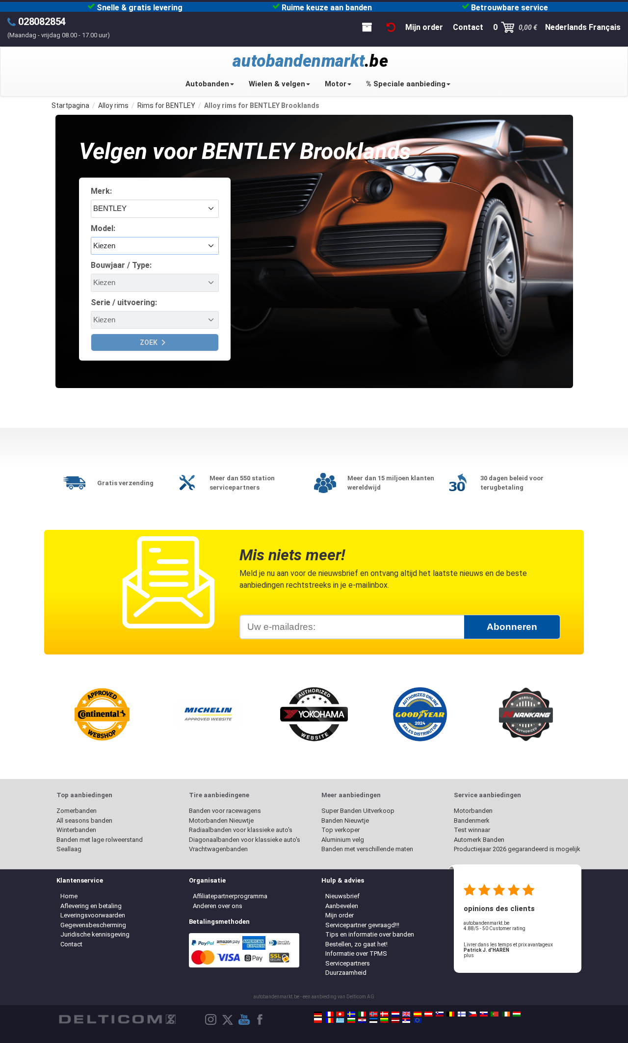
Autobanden (207, 83)
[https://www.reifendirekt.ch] (340, 1014)
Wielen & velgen (277, 83)
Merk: (101, 191)
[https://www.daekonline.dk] (384, 1014)
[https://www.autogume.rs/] (406, 1020)
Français (605, 27)
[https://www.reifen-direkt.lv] (395, 1020)
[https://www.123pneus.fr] (329, 1014)
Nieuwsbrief (342, 896)
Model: (103, 228)
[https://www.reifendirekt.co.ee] (373, 1020)
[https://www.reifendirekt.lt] (384, 1020)
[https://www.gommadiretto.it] (362, 1014)
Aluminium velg (342, 839)
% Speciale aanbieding (405, 83)
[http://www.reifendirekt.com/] (417, 1020)
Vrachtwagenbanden (218, 849)
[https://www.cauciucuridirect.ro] (329, 1020)
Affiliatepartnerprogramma (230, 896)
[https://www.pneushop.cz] (472, 1014)
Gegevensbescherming (93, 925)
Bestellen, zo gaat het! (356, 944)
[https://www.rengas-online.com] (462, 1014)
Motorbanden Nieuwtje (221, 820)
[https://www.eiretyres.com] (506, 1014)
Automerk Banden (479, 839)
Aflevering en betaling (91, 906)
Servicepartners (347, 963)
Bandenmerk (472, 820)
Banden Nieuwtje (345, 820)
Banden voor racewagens (225, 810)
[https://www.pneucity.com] (494, 1014)
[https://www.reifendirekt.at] (428, 1014)
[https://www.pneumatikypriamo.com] (484, 1014)
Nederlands (566, 27)
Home (69, 896)
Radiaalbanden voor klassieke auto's (240, 830)
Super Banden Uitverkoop (357, 810)
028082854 (42, 21)
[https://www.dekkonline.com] (373, 1014)
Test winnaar (472, 830)
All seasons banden (84, 820)
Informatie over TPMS (356, 953)
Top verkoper (340, 830)
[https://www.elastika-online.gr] (340, 1020)
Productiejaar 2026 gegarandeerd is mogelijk (517, 849)
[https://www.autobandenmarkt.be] (450, 1014)
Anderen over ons (217, 906)
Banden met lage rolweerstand (99, 839)
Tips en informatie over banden (369, 934)
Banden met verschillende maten (367, 849)
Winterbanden (76, 830)
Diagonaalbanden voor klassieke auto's (244, 839)
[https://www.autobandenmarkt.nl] (395, 1014)
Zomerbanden (76, 810)
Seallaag (68, 849)
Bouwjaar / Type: (121, 265)
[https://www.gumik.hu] (517, 1014)
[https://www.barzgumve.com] (351, 1020)
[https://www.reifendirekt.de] (318, 1014)
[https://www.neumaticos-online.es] (417, 1014)
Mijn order (339, 915)
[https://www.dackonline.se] (351, 1014)
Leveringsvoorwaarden (92, 915)
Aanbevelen (341, 906)
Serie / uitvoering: (124, 302)
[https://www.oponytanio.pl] (318, 1020)
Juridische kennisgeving (95, 934)
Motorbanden (473, 810)
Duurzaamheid (345, 972)
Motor (335, 83)
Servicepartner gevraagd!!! (362, 925)
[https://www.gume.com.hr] (362, 1020)
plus (469, 955)
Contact (71, 944)
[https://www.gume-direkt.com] (440, 1014)
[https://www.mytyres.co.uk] (406, 1014)
